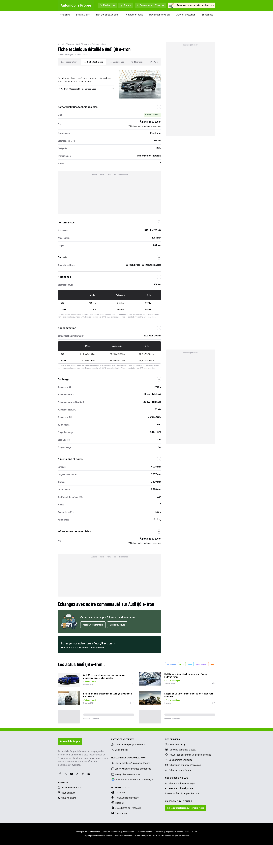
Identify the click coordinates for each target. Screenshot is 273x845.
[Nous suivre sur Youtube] (71, 773)
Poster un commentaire (93, 624)
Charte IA (159, 832)
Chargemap (121, 813)
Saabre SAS (154, 835)
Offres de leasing (177, 744)
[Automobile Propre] (76, 5)
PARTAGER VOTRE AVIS (122, 739)
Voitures (70, 44)
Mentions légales (144, 832)
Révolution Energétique (127, 798)
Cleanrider (120, 792)
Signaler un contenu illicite (178, 832)
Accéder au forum (117, 624)
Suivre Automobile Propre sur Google (134, 779)
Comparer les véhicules (180, 760)
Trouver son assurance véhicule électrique (189, 755)
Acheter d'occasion (186, 15)
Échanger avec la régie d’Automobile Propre (185, 807)
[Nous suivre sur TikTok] (82, 773)
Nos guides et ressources (127, 774)
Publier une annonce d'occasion (184, 765)
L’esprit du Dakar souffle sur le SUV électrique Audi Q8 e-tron (188, 695)
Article (181, 664)
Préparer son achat (133, 15)
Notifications (128, 832)
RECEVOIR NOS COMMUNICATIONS (128, 758)
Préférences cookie (111, 832)
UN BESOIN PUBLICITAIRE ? (178, 801)
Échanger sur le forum (179, 770)
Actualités (65, 15)
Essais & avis (83, 15)
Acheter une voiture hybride (179, 788)
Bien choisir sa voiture (107, 15)
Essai (190, 664)
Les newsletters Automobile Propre (132, 763)
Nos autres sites (120, 787)
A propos (63, 782)
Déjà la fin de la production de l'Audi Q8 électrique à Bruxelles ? (107, 695)
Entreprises (207, 15)
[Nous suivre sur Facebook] (60, 773)
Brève (212, 664)
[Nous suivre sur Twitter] (65, 773)
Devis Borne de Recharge (128, 808)
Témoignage (201, 664)
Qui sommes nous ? (71, 787)
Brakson (185, 835)
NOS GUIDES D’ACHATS (176, 778)
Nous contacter (68, 793)
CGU (194, 832)
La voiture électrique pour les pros (182, 793)
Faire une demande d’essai (182, 749)
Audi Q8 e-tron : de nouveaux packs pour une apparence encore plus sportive (104, 676)
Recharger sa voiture (159, 15)
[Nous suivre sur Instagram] (77, 773)
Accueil (61, 44)
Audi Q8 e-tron (82, 44)
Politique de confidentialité (88, 832)
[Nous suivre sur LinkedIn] (88, 773)
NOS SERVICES (172, 739)
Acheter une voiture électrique (180, 783)
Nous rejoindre (68, 798)
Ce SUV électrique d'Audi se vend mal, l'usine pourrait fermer (185, 675)
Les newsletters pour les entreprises (133, 769)
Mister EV (120, 803)
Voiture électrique (91, 681)
